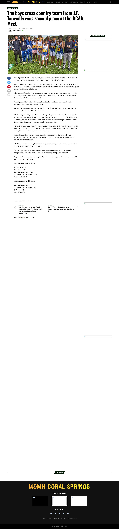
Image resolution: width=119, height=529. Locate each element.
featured (28, 201)
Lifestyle (96, 2)
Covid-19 (82, 2)
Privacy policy (72, 519)
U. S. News (64, 2)
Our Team (63, 519)
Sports (89, 2)
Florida (58, 2)
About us (56, 519)
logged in (22, 217)
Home (44, 519)
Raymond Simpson (15, 30)
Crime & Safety (74, 2)
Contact (49, 519)
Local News (50, 2)
